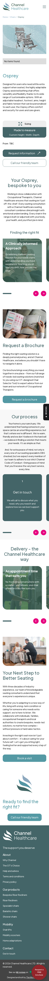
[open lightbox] (24, 39)
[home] (15, 6)
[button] (44, 7)
